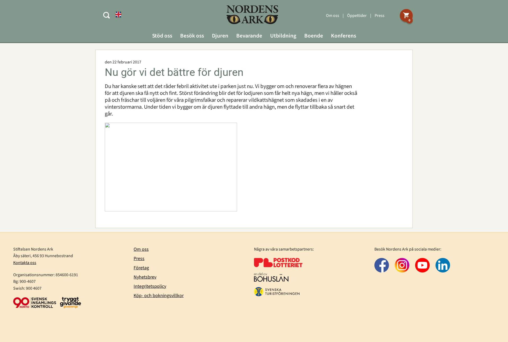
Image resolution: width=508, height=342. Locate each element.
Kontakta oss (24, 263)
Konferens (343, 36)
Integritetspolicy (150, 286)
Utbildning (283, 36)
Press (379, 16)
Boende (313, 36)
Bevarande (249, 36)
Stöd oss (162, 36)
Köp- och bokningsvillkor (159, 295)
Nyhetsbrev (145, 277)
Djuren (220, 36)
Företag (141, 268)
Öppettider (357, 16)
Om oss (332, 16)
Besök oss (192, 36)
